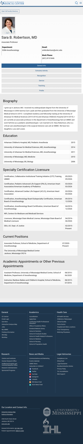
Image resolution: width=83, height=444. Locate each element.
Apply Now (32, 319)
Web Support (61, 374)
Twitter (33, 371)
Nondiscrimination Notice (65, 366)
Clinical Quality (61, 322)
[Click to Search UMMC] (76, 3)
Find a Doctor (61, 324)
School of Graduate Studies (37, 334)
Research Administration (9, 368)
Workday (4, 337)
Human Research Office (9, 361)
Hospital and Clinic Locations (66, 327)
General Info (41, 66)
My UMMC (5, 329)
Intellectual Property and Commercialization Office (9, 364)
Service (41, 81)
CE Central (5, 316)
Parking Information (8, 332)
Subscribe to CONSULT (36, 366)
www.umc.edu (6, 424)
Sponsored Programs (8, 370)
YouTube (34, 374)
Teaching (41, 86)
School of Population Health (38, 344)
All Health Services (63, 316)
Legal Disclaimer (62, 364)
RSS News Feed (36, 382)
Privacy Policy (61, 369)
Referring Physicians (63, 332)
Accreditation (33, 316)
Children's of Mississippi (64, 319)
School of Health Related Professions (41, 336)
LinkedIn (34, 379)
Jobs (3, 327)
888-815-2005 (20, 431)
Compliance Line (62, 358)
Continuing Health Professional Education (39, 322)
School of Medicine (35, 339)
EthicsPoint (60, 361)
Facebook (34, 369)
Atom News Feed (37, 385)
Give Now (5, 322)
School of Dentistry (35, 331)
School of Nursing (34, 341)
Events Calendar (34, 361)
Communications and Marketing (39, 358)
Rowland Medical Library (37, 328)
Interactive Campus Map (9, 324)
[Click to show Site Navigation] (80, 3)
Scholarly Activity (41, 71)
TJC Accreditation (62, 371)
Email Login (5, 319)
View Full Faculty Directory (9, 11)
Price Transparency (63, 329)
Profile (41, 91)
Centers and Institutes (9, 358)
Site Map (4, 335)
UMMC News (33, 364)
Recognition (41, 76)
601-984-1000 (19, 428)
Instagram (34, 377)
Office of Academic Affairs (37, 326)
